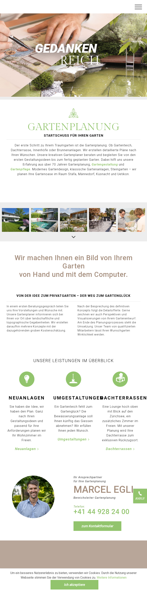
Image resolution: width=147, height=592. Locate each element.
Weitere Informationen (112, 577)
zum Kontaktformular (97, 526)
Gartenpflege (20, 169)
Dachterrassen (119, 449)
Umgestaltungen (72, 439)
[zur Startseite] (12, 6)
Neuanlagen (25, 449)
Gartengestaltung (105, 164)
